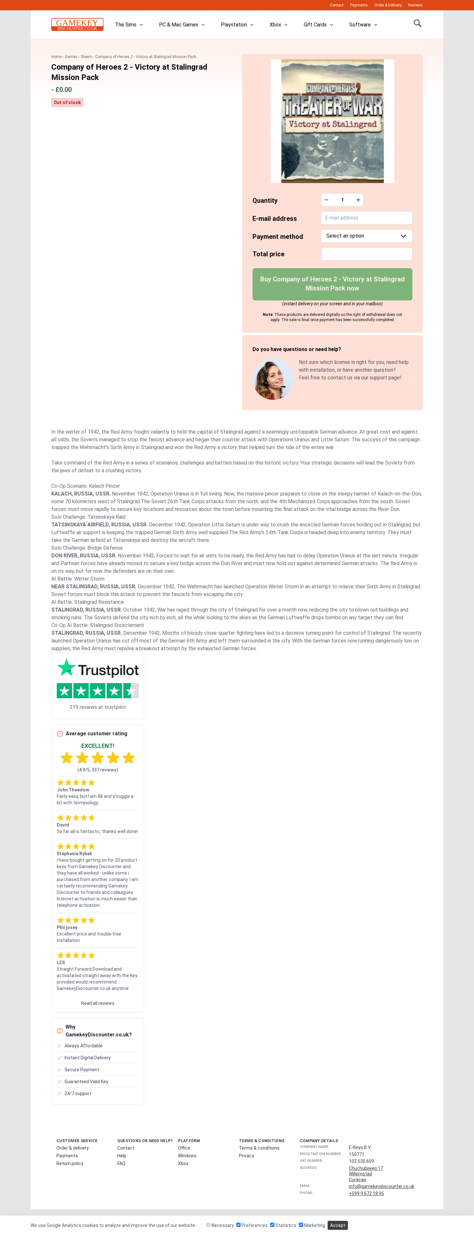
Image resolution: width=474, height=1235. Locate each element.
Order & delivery (72, 1148)
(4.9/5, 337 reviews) (97, 769)
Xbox (275, 25)
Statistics (285, 1225)
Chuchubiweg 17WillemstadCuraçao (366, 1174)
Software (360, 25)
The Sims (125, 25)
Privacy (246, 1155)
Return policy (70, 1163)
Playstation (234, 25)
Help (121, 1155)
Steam (86, 56)
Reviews (415, 5)
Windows (187, 1155)
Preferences (254, 1225)
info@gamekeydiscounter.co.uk (381, 1186)
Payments (359, 5)
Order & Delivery (388, 5)
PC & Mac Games (178, 25)
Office (184, 1148)
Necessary (222, 1225)
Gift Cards (315, 25)
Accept (337, 1225)
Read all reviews (97, 1003)
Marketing (314, 1225)
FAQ (121, 1163)
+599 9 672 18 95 (366, 1193)
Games (71, 56)
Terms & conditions (259, 1148)
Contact (337, 5)
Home (56, 56)
